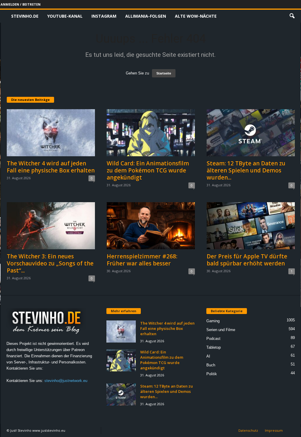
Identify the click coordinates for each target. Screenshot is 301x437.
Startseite (163, 73)
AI (208, 356)
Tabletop (213, 347)
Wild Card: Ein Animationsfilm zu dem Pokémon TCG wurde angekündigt (148, 170)
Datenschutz (248, 430)
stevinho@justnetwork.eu (65, 380)
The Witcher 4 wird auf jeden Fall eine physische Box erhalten (51, 166)
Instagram (103, 16)
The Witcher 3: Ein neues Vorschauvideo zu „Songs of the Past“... (50, 263)
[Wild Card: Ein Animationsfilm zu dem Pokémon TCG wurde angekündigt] (151, 132)
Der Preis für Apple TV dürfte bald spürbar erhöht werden (247, 259)
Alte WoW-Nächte (196, 16)
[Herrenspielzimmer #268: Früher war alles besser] (151, 225)
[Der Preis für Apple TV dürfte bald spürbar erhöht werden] (251, 225)
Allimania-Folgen (145, 16)
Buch (210, 365)
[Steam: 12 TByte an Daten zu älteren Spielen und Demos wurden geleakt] (251, 132)
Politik (211, 374)
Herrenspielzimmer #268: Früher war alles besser (142, 259)
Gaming (213, 321)
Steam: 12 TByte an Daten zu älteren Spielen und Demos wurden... (246, 170)
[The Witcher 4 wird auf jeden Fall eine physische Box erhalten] (51, 132)
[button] (291, 16)
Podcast (213, 338)
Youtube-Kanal (65, 16)
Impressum (274, 430)
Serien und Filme (220, 330)
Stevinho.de (25, 16)
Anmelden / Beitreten (21, 4)
